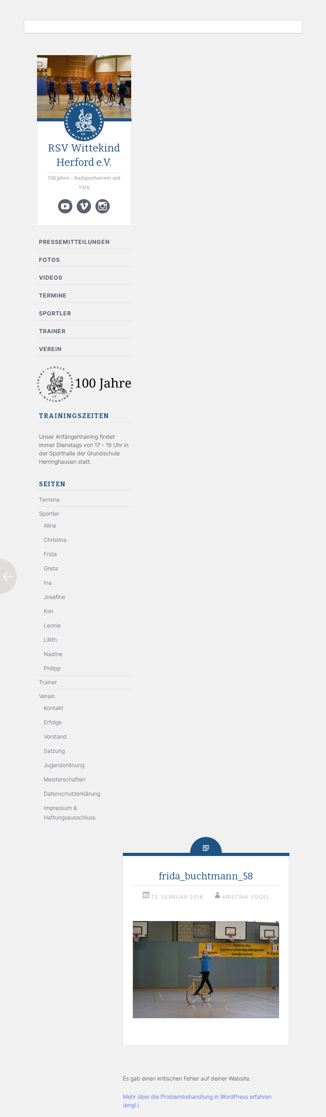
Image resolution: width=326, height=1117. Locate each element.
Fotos (49, 259)
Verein (50, 348)
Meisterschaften (64, 779)
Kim (48, 611)
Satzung (54, 750)
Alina (50, 525)
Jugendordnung (64, 765)
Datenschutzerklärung (72, 793)
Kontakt (53, 707)
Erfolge (53, 722)
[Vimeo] (84, 206)
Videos (50, 277)
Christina (55, 539)
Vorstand (55, 736)
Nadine (53, 654)
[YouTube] (65, 206)
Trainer (52, 331)
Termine (53, 295)
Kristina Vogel (246, 897)
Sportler (55, 313)
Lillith (50, 639)
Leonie (52, 625)
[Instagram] (102, 206)
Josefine (54, 596)
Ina (48, 582)
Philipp (52, 668)
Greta (51, 568)
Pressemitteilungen (74, 241)
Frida (50, 554)
